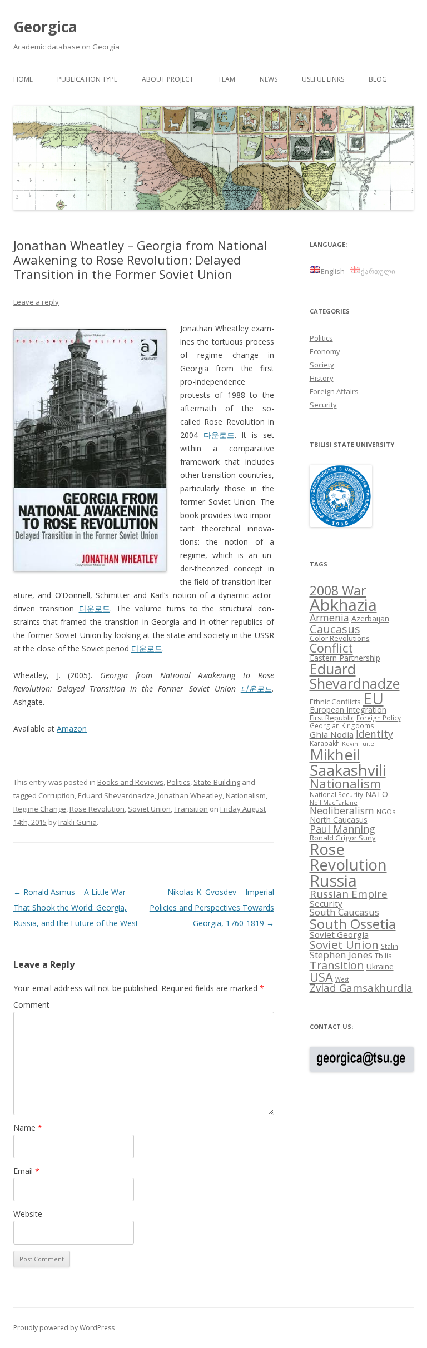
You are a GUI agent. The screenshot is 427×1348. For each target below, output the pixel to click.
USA (321, 977)
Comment (31, 1004)
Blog (378, 79)
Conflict (331, 648)
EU (373, 698)
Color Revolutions (340, 638)
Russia (333, 880)
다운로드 (219, 435)
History (322, 378)
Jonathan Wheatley (190, 795)
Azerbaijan (370, 618)
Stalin (389, 946)
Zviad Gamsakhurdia (361, 988)
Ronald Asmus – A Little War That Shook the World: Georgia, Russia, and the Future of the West (75, 907)
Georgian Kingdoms (342, 725)
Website (27, 1213)
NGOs (386, 811)
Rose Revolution (97, 809)
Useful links (323, 79)
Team (226, 79)
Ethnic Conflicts (335, 702)
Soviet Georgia (339, 934)
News (268, 79)
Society (322, 365)
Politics (178, 782)
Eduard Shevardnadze (116, 795)
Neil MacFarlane (334, 803)
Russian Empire (349, 894)
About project (167, 79)
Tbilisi (384, 955)
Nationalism (246, 795)
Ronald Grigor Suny (343, 838)
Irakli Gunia (77, 822)
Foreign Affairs (334, 391)
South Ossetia (353, 923)
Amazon (72, 728)
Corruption (56, 795)
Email (26, 1171)
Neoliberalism (342, 810)
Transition (191, 809)
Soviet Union (149, 809)
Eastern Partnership (345, 658)
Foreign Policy (378, 717)
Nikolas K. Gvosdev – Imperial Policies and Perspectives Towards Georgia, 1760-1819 (212, 907)
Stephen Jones (341, 954)
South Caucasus (344, 912)
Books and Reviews (130, 782)
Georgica (45, 27)
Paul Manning (342, 828)
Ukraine (380, 966)
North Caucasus (339, 819)
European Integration (348, 709)
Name (27, 1127)
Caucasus (335, 628)
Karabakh (325, 743)
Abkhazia (343, 605)
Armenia (329, 617)
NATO (376, 794)
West (342, 979)
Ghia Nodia (332, 734)
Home (23, 79)
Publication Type (87, 79)
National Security (336, 794)
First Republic (332, 718)
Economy (325, 351)
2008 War (338, 590)
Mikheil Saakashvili (348, 762)
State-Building (216, 782)
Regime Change (39, 809)
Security (323, 405)
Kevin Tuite (358, 744)
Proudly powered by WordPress (64, 1327)
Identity (374, 733)
